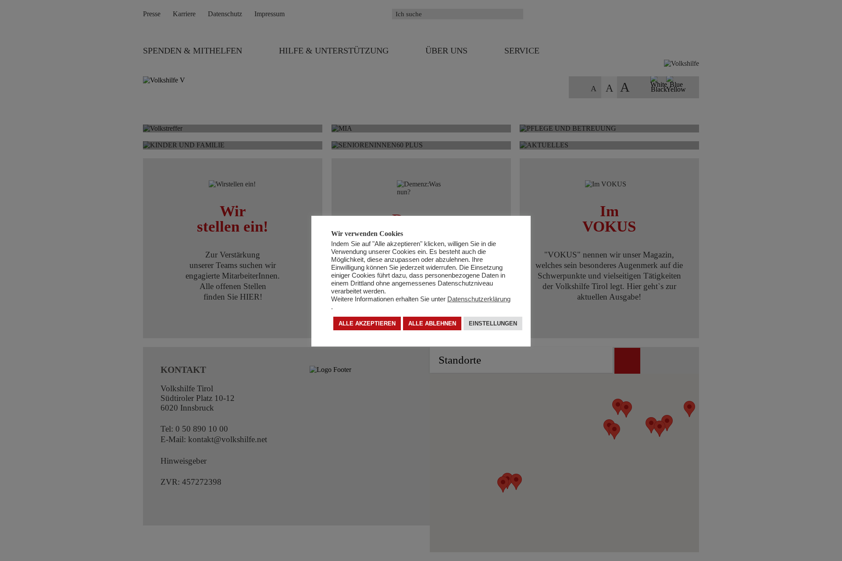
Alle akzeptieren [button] (367, 324)
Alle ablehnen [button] (432, 324)
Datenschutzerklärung (478, 299)
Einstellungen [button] (493, 324)
